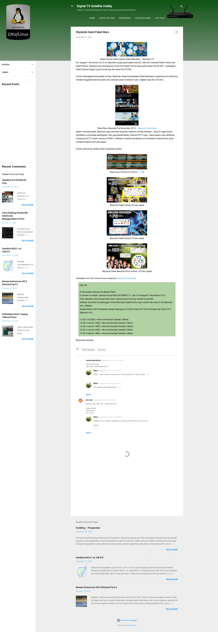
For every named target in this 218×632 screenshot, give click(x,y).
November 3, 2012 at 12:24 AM (112, 360)
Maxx (95, 370)
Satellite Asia (107, 18)
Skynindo (101, 350)
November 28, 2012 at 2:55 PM (104, 400)
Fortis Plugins (143, 18)
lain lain (89, 400)
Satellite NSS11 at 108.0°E (89, 557)
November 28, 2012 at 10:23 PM (110, 417)
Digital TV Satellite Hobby (94, 6)
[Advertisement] (127, 492)
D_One (140, 172)
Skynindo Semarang (147, 128)
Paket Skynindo (88, 350)
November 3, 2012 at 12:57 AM (110, 371)
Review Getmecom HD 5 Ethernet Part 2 (96, 587)
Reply (88, 395)
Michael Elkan (132, 625)
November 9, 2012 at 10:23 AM (110, 383)
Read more (172, 549)
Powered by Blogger (128, 620)
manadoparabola (93, 360)
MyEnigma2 (125, 18)
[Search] (181, 7)
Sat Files (160, 18)
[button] (176, 32)
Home (92, 18)
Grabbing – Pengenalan (88, 527)
